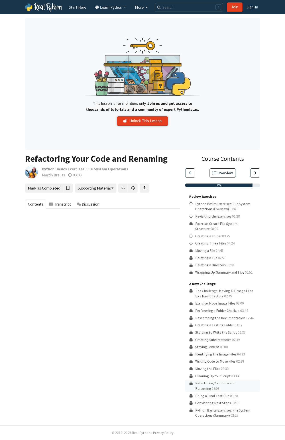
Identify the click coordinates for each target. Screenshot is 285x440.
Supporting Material (94, 188)
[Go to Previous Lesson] (190, 173)
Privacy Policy (163, 433)
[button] (123, 188)
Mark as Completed (44, 188)
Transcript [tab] (62, 204)
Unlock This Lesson (145, 120)
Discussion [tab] (90, 204)
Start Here (77, 7)
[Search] (158, 7)
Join (234, 6)
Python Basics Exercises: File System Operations (85, 169)
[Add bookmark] (68, 188)
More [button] (140, 7)
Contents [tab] (35, 204)
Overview (225, 173)
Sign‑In (252, 7)
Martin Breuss (53, 175)
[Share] (144, 188)
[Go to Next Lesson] (255, 173)
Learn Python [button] (111, 7)
